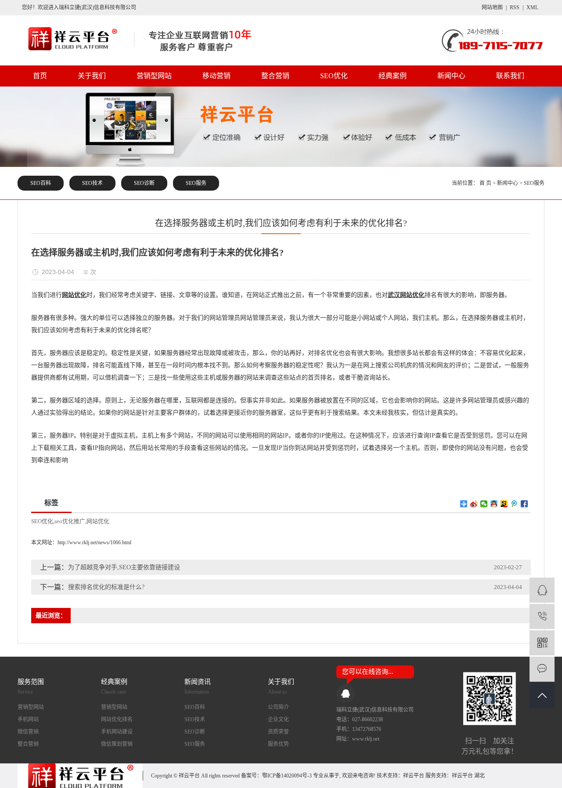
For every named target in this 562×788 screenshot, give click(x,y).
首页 (40, 76)
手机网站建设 (117, 732)
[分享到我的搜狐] (504, 503)
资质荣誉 (278, 732)
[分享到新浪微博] (474, 503)
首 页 (485, 183)
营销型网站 (154, 76)
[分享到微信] (484, 503)
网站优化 (97, 521)
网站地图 (492, 7)
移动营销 (216, 76)
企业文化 (278, 719)
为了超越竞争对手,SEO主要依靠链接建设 (124, 567)
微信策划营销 (117, 744)
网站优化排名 (117, 719)
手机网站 (28, 719)
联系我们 (510, 76)
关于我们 (92, 76)
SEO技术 (92, 183)
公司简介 (278, 707)
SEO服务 (196, 183)
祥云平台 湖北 (468, 776)
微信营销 (28, 732)
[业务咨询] (542, 590)
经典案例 (392, 76)
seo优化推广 (69, 521)
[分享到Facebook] (524, 503)
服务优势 (278, 744)
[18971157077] (542, 616)
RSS (514, 7)
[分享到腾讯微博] (514, 503)
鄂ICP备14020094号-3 (287, 776)
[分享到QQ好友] (494, 503)
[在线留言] (542, 669)
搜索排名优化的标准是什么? (106, 587)
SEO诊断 (144, 183)
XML (532, 7)
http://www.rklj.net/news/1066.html (94, 542)
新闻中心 (451, 76)
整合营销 (275, 76)
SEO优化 (334, 76)
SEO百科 (40, 183)
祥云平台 (413, 776)
